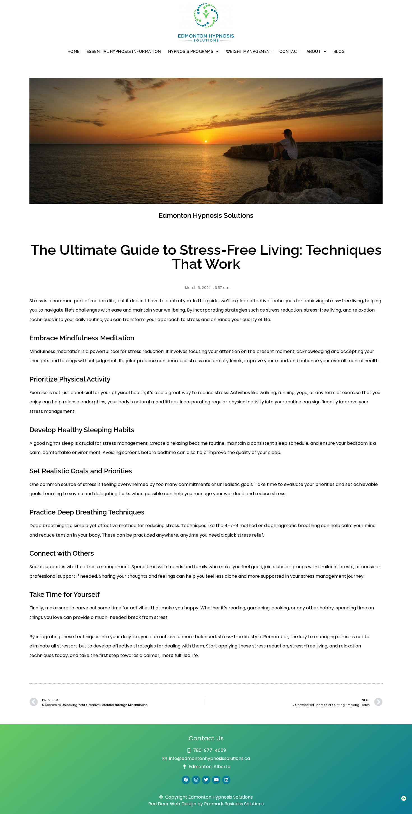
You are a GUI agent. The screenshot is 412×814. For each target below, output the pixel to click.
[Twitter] (206, 780)
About (314, 51)
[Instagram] (196, 780)
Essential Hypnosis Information (124, 51)
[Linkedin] (226, 780)
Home (74, 51)
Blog (339, 51)
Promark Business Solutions (234, 804)
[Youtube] (216, 780)
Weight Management (249, 51)
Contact (289, 51)
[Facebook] (186, 780)
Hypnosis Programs (191, 51)
